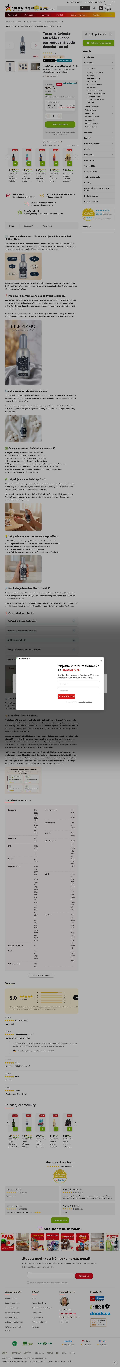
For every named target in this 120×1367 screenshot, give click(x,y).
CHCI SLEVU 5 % (66, 696)
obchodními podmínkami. (85, 702)
